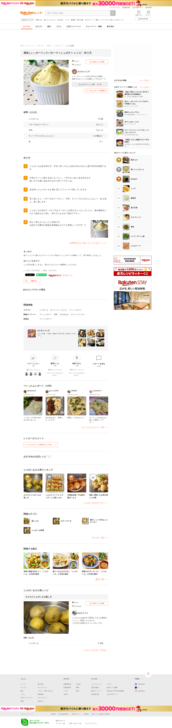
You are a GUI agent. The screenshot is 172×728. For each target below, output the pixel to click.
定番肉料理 (67, 684)
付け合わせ (64, 314)
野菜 (48, 46)
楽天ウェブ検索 (112, 687)
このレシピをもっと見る (95, 650)
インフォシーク (114, 7)
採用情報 (86, 714)
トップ (23, 684)
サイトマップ (42, 687)
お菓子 (65, 694)
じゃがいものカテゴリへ (95, 503)
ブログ (109, 684)
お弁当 (78, 684)
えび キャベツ (89, 20)
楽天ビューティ (96, 691)
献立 (49, 26)
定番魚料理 (67, 687)
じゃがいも (58, 46)
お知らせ (41, 701)
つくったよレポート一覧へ (94, 427)
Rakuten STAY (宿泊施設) (115, 691)
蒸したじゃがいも (50, 20)
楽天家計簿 (126, 7)
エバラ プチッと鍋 (106, 20)
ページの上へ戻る (148, 674)
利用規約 (41, 694)
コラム (58, 26)
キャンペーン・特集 (94, 26)
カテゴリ (38, 26)
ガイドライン (42, 698)
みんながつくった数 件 (90, 84)
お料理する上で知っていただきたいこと (88, 243)
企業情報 (53, 714)
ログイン (148, 15)
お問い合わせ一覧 (75, 723)
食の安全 (110, 26)
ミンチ (67, 20)
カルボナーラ (118, 20)
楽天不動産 (95, 687)
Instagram (141, 691)
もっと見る (144, 80)
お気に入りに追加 (98, 62)
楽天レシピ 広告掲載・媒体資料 (101, 714)
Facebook (141, 684)
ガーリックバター (78, 314)
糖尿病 (73, 20)
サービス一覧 (60, 723)
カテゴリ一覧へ (99, 538)
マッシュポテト (75, 310)
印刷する (34, 281)
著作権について (76, 714)
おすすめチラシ (137, 7)
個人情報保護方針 (64, 714)
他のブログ (69, 275)
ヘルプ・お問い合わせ (45, 691)
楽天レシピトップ (27, 46)
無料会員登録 (144, 18)
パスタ (65, 691)
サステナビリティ (91, 723)
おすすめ (26, 26)
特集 (22, 701)
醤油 (97, 20)
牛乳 (31, 130)
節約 (77, 691)
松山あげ (60, 20)
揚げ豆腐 (80, 20)
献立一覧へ (101, 579)
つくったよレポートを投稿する (96, 91)
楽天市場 (148, 7)
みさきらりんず (43, 330)
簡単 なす (39, 20)
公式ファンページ (74, 26)
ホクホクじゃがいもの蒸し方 (39, 597)
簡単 (56, 314)
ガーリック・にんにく (59, 310)
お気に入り (138, 15)
